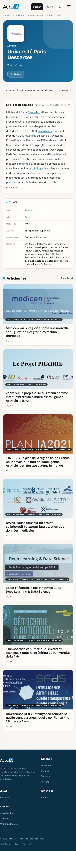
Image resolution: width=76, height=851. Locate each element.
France (28, 210)
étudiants (30, 135)
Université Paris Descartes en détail (28, 90)
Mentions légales (9, 823)
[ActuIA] (11, 7)
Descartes (34, 112)
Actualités (46, 765)
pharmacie (25, 163)
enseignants (45, 131)
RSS (30, 844)
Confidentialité (9, 844)
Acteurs (20, 15)
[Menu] (68, 7)
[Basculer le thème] (59, 6)
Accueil (7, 15)
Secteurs (45, 776)
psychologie (35, 168)
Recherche (5, 797)
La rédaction (6, 813)
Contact (4, 818)
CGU (23, 844)
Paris (27, 217)
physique (11, 182)
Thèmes (45, 770)
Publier (37, 6)
